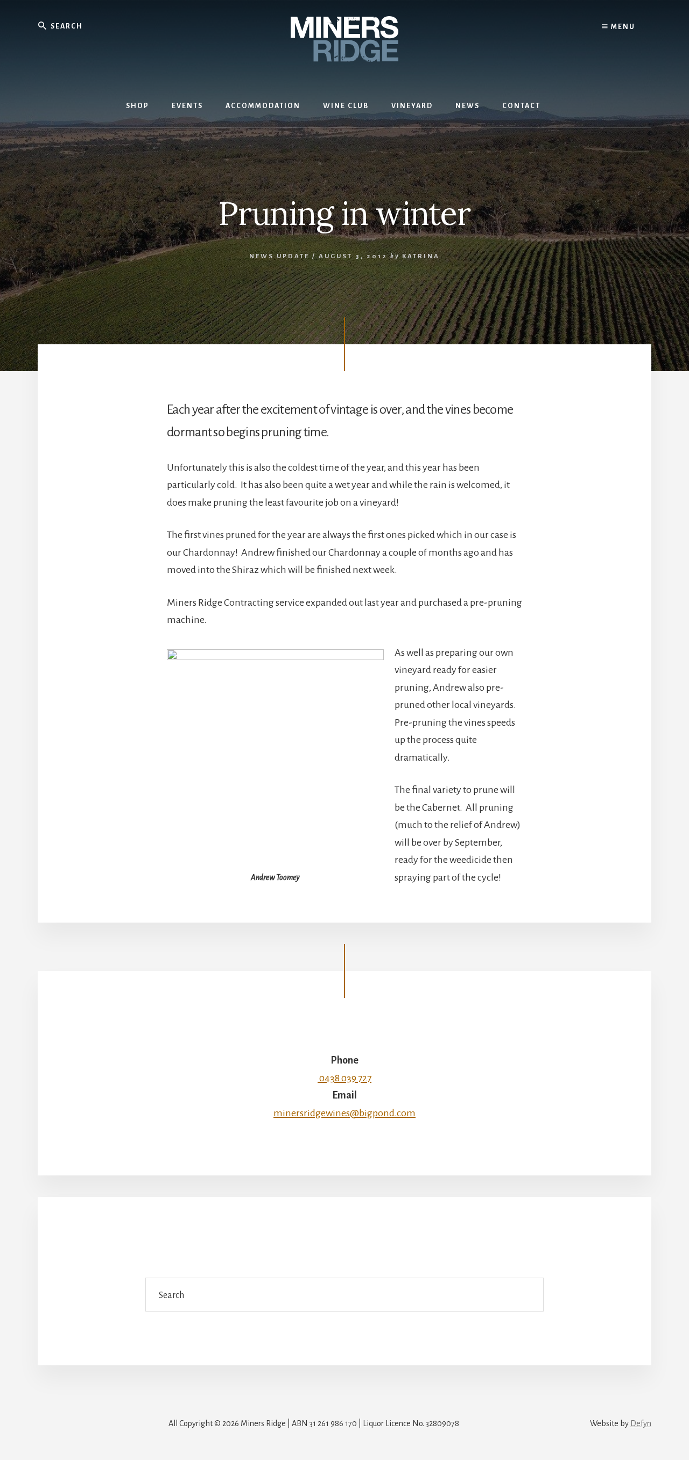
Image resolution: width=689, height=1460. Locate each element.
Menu (622, 27)
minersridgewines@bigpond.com (344, 1113)
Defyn (640, 1423)
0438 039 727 (344, 1078)
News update (279, 256)
